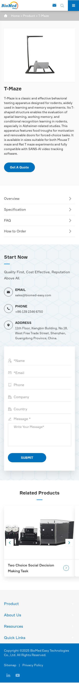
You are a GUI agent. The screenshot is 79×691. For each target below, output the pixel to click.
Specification (15, 209)
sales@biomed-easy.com (33, 295)
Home (15, 16)
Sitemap (10, 665)
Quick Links (14, 637)
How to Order (15, 231)
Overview (11, 198)
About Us (12, 615)
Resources (13, 626)
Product (29, 16)
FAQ (7, 220)
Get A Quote (19, 167)
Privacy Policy (32, 665)
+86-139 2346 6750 (29, 312)
